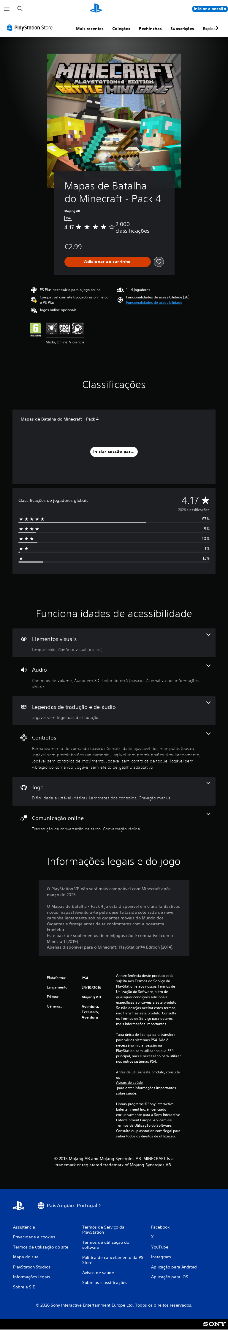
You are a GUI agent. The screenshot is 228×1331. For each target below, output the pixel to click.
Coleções (121, 28)
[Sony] (214, 1328)
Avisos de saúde (129, 1082)
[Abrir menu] (6, 9)
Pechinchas (150, 28)
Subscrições (182, 28)
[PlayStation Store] (31, 27)
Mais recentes (90, 28)
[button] (154, 302)
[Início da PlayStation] (95, 9)
